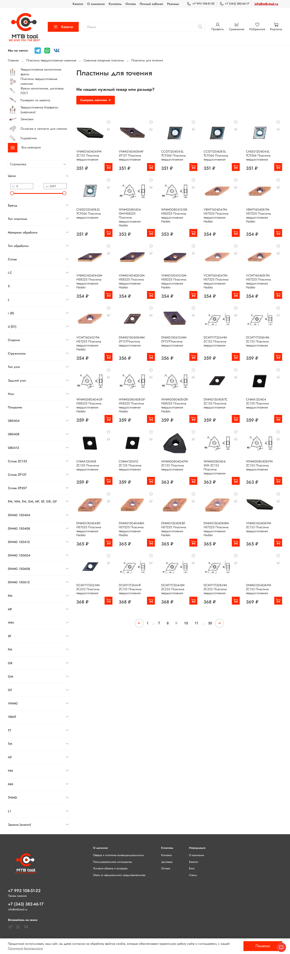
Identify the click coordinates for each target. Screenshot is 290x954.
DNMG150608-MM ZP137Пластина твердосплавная (132, 341)
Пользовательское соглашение (112, 862)
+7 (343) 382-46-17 (237, 4)
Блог (192, 868)
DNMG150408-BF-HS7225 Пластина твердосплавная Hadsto (173, 529)
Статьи (193, 875)
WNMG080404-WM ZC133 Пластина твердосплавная (215, 467)
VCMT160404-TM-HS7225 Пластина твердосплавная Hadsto (216, 281)
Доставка (166, 862)
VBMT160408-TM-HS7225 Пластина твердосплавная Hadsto (258, 215)
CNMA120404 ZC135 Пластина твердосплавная (257, 403)
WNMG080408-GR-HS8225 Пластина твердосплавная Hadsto (174, 405)
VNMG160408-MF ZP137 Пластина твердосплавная (131, 155)
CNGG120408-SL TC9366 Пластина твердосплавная (88, 213)
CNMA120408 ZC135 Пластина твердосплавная (87, 465)
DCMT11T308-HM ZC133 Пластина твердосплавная (257, 341)
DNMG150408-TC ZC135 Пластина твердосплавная (216, 403)
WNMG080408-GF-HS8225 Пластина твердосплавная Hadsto (132, 405)
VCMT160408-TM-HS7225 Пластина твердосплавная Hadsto (258, 281)
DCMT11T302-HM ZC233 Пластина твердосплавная (88, 589)
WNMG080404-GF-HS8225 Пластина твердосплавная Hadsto (89, 405)
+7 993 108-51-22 (203, 4)
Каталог (78, 4)
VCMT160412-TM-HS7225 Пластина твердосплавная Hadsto (88, 343)
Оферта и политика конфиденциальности (118, 855)
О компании (96, 4)
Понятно (262, 946)
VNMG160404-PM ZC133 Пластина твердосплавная (88, 155)
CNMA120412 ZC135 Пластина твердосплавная (130, 465)
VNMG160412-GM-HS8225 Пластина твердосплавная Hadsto (174, 281)
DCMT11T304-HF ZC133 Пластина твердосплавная (130, 589)
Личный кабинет (151, 4)
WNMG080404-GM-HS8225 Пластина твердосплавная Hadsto (130, 217)
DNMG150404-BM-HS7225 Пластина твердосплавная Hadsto (131, 529)
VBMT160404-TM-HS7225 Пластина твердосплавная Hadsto (216, 215)
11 (196, 623)
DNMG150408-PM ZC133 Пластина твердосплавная (258, 589)
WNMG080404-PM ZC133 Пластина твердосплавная (174, 465)
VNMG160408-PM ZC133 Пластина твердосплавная (258, 527)
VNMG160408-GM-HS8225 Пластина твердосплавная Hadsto (132, 281)
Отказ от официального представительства (119, 875)
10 (186, 623)
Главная (13, 60)
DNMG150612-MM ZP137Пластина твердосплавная (173, 341)
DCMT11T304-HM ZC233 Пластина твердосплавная (172, 589)
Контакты (115, 4)
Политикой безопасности (25, 948)
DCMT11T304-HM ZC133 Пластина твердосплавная (215, 341)
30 (210, 623)
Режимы (173, 4)
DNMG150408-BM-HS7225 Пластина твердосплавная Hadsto (216, 529)
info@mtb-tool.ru (266, 4)
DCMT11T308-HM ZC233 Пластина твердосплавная (215, 589)
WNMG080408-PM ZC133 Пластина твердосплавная (259, 465)
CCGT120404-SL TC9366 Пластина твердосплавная (173, 155)
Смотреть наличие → (95, 100)
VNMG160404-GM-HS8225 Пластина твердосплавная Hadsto (89, 281)
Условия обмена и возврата (110, 868)
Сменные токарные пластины (104, 60)
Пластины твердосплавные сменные (51, 60)
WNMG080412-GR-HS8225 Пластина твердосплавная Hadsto (174, 215)
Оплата (130, 4)
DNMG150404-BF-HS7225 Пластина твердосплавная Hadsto (88, 529)
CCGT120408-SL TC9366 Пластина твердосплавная (216, 155)
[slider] (12, 193)
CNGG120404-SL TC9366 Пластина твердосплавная (258, 155)
